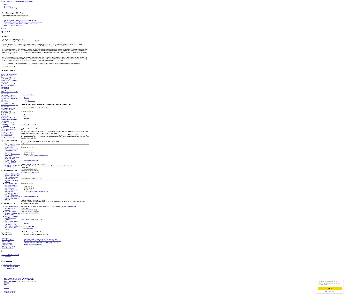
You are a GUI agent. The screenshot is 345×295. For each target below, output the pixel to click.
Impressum (7, 6)
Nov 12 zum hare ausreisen (8, 129)
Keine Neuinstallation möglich (9, 105)
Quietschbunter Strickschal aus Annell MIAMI (12, 227)
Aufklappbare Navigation (8, 124)
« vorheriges (24, 95)
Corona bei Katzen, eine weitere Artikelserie (11, 150)
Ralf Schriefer (7, 77)
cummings (30, 111)
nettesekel (6, 82)
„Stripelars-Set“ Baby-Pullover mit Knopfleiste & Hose (12, 222)
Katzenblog (5, 238)
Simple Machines (27, 278)
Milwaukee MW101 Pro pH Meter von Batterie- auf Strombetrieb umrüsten (12, 197)
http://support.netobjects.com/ (67, 206)
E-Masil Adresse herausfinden (9, 92)
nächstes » (31, 95)
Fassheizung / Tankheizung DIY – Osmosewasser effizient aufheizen (12, 179)
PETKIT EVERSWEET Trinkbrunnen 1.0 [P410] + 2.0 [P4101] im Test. (12, 164)
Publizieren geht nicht (7, 109)
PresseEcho (6, 288)
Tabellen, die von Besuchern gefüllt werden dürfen (9, 74)
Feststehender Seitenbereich (9, 119)
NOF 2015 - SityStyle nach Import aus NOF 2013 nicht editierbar (9, 98)
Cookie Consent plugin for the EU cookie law (329, 291)
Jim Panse (6, 131)
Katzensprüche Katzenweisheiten (7, 242)
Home (6, 4)
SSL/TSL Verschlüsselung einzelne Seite (8, 86)
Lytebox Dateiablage (7, 134)
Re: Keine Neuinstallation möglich (29, 160)
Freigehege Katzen (7, 244)
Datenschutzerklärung (10, 8)
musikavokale (7, 111)
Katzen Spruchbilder (8, 240)
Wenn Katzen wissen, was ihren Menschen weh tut (12, 158)
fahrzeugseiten (8, 135)
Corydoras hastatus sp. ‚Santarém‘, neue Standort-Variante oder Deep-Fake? (11, 186)
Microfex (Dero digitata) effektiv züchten (12, 174)
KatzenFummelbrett (7, 248)
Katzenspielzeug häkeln (8, 246)
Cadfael (6, 101)
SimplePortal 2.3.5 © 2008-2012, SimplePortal (19, 280)
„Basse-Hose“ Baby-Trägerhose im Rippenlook (12, 218)
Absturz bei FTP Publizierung (9, 80)
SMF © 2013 (17, 278)
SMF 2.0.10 (8, 278)
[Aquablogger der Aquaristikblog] (38, 155)
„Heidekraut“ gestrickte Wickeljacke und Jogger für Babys (12, 213)
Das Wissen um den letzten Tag (12, 154)
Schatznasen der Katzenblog (10, 291)
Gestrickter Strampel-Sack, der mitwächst (11, 208)
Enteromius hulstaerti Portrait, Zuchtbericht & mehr (11, 191)
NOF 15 (3, 114)
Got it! (330, 288)
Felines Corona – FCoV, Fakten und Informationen (12, 145)
